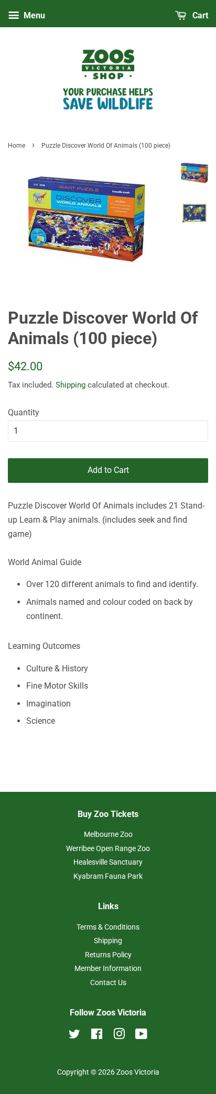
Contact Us (108, 982)
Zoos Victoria (137, 1072)
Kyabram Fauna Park (108, 876)
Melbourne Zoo (108, 834)
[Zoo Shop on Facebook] (97, 1036)
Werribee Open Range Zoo (108, 848)
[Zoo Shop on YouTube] (141, 1036)
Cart (199, 15)
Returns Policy (108, 955)
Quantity (23, 412)
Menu (33, 15)
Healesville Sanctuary (108, 862)
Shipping (70, 385)
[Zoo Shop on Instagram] (119, 1036)
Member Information (108, 968)
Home (16, 145)
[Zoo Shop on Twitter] (74, 1036)
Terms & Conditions (108, 927)
